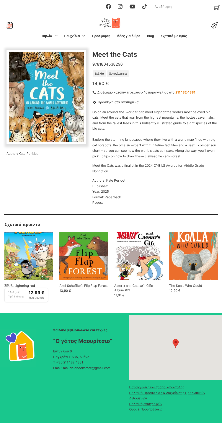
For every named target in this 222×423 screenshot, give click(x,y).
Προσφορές (101, 36)
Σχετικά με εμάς (173, 36)
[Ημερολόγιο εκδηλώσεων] (10, 25)
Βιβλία (47, 36)
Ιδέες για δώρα (128, 36)
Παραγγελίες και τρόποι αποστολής (156, 387)
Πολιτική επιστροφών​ (145, 404)
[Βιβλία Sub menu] (56, 35)
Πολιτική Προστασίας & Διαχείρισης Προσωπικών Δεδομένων (167, 395)
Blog (150, 36)
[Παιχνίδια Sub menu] (83, 35)
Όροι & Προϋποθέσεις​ (145, 409)
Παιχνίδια (72, 36)
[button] (77, 57)
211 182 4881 (185, 92)
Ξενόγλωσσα (118, 73)
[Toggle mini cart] (217, 7)
